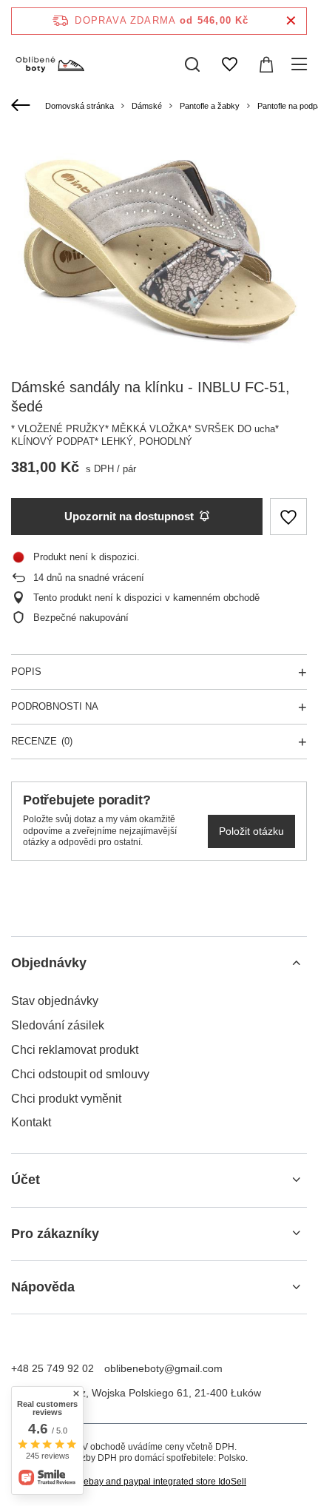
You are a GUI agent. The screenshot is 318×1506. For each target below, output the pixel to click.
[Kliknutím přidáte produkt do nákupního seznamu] (288, 517)
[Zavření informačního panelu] (291, 21)
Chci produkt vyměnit (66, 1098)
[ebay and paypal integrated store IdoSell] (159, 1482)
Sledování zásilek (57, 1025)
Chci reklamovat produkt (74, 1049)
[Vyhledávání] (192, 64)
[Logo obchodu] (49, 64)
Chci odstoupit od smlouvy (80, 1074)
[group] (159, 244)
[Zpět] (22, 106)
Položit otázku (251, 831)
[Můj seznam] (229, 64)
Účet (25, 1179)
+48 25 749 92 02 (52, 1368)
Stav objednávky (54, 1001)
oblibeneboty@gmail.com (163, 1368)
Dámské (147, 105)
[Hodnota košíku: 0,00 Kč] (266, 64)
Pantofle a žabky (210, 105)
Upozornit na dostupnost (129, 516)
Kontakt (31, 1122)
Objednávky (49, 962)
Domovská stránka (79, 105)
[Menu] (301, 64)
